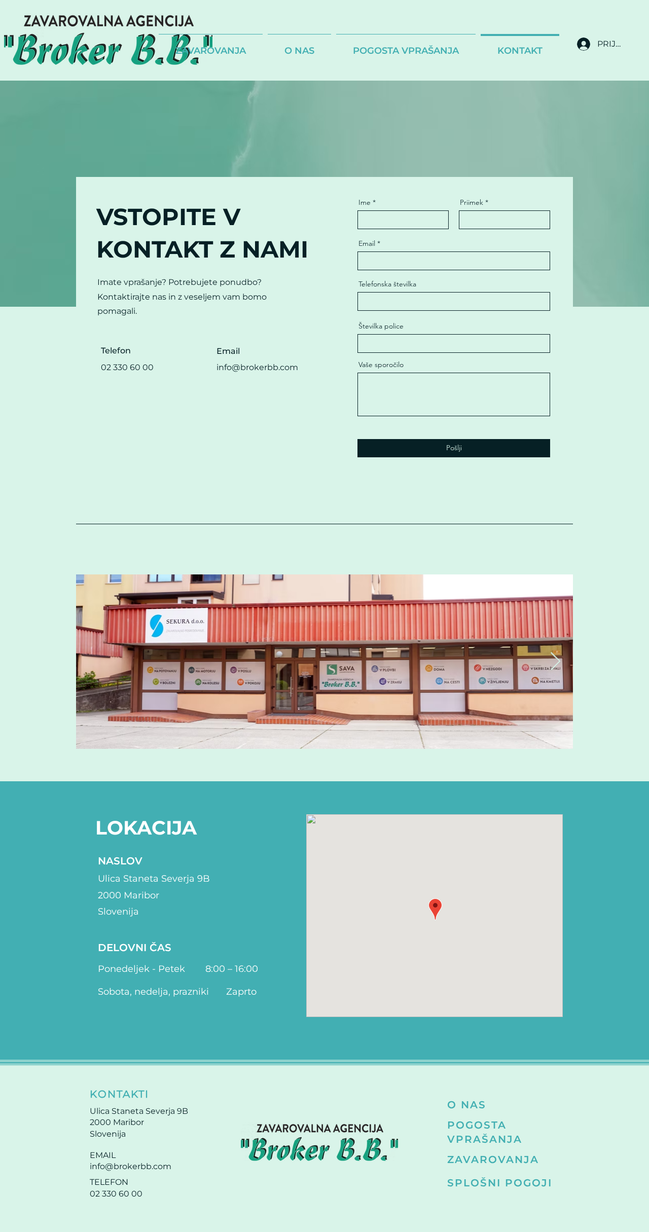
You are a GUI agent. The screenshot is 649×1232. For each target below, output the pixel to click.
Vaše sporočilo (381, 364)
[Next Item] (555, 662)
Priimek (471, 202)
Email (366, 243)
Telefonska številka (387, 283)
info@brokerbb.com (130, 1166)
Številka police (381, 326)
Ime (364, 202)
